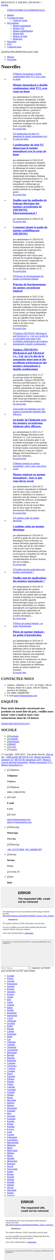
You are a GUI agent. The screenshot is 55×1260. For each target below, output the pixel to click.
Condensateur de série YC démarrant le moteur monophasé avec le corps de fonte (29, 149)
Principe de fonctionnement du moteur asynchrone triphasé (29, 287)
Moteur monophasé (22, 25)
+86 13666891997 (33, 849)
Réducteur (17, 39)
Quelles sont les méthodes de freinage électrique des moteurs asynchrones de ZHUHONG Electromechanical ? (29, 207)
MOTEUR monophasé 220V (28, 759)
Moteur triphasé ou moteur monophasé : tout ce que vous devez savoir (29, 477)
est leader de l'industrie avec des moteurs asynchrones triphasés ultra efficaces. (29, 423)
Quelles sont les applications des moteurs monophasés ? (29, 579)
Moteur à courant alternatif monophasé (26, 761)
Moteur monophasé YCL (40, 762)
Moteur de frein (20, 36)
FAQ (9, 44)
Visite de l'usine (20, 20)
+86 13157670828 (15, 849)
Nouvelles (11, 41)
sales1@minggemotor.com (19, 822)
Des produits (13, 23)
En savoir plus (19, 128)
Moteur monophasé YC (12, 765)
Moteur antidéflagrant (23, 31)
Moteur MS (18, 33)
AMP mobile (12, 757)
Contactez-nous (14, 47)
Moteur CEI (18, 28)
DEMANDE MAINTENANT (15, 723)
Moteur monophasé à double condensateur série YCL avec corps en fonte (30, 88)
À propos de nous (15, 17)
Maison (10, 15)
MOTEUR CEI (25, 757)
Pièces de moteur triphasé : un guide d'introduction (29, 633)
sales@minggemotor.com (18, 819)
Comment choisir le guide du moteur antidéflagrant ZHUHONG (30, 230)
